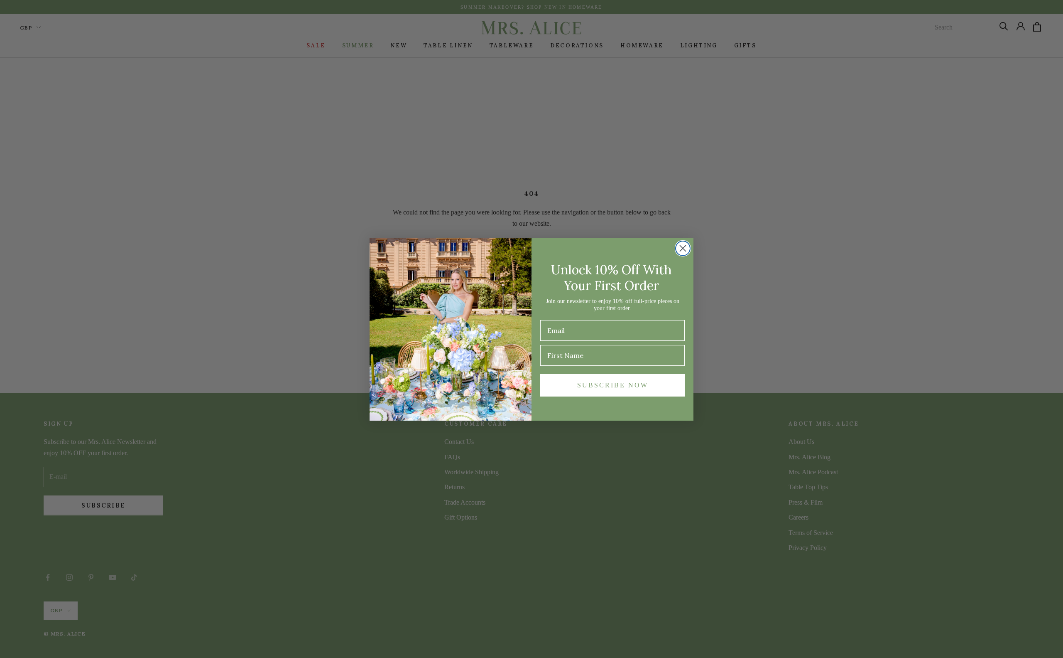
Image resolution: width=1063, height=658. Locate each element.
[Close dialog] (683, 248)
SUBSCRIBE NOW (612, 385)
